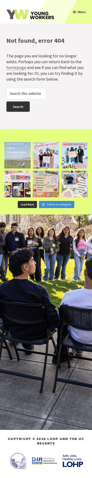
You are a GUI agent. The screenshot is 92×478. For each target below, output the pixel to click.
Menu (82, 12)
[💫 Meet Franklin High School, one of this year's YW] (46, 155)
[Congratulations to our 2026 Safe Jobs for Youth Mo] (17, 184)
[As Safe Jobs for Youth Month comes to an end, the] (17, 155)
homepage (16, 67)
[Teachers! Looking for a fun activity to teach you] (46, 184)
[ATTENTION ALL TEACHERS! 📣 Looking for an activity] (74, 184)
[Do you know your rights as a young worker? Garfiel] (74, 155)
